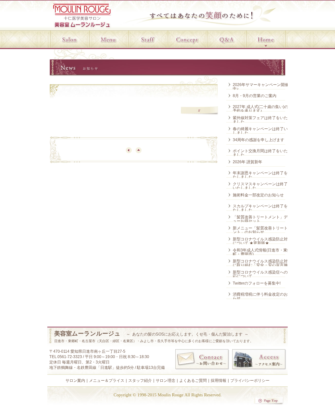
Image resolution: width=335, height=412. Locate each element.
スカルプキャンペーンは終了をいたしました (262, 208)
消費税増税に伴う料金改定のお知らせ (262, 296)
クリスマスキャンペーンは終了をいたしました (262, 186)
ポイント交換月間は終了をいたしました (262, 153)
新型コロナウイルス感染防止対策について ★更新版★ (262, 241)
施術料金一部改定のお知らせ (258, 195)
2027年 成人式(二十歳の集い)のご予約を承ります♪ (262, 109)
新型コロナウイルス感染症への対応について (262, 274)
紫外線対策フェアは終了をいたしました (262, 120)
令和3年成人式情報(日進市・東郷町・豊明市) (262, 252)
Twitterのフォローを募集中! (257, 283)
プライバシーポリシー (250, 380)
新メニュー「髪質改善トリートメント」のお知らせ (262, 230)
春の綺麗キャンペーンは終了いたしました (262, 131)
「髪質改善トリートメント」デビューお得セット (262, 219)
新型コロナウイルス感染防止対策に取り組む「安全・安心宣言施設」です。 (262, 265)
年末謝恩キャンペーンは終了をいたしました (262, 175)
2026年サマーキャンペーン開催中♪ (261, 87)
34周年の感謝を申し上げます (258, 140)
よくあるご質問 (193, 380)
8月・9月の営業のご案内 (254, 96)
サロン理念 (165, 380)
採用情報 (218, 380)
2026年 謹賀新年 (247, 162)
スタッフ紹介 (140, 380)
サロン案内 (75, 380)
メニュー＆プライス (106, 380)
